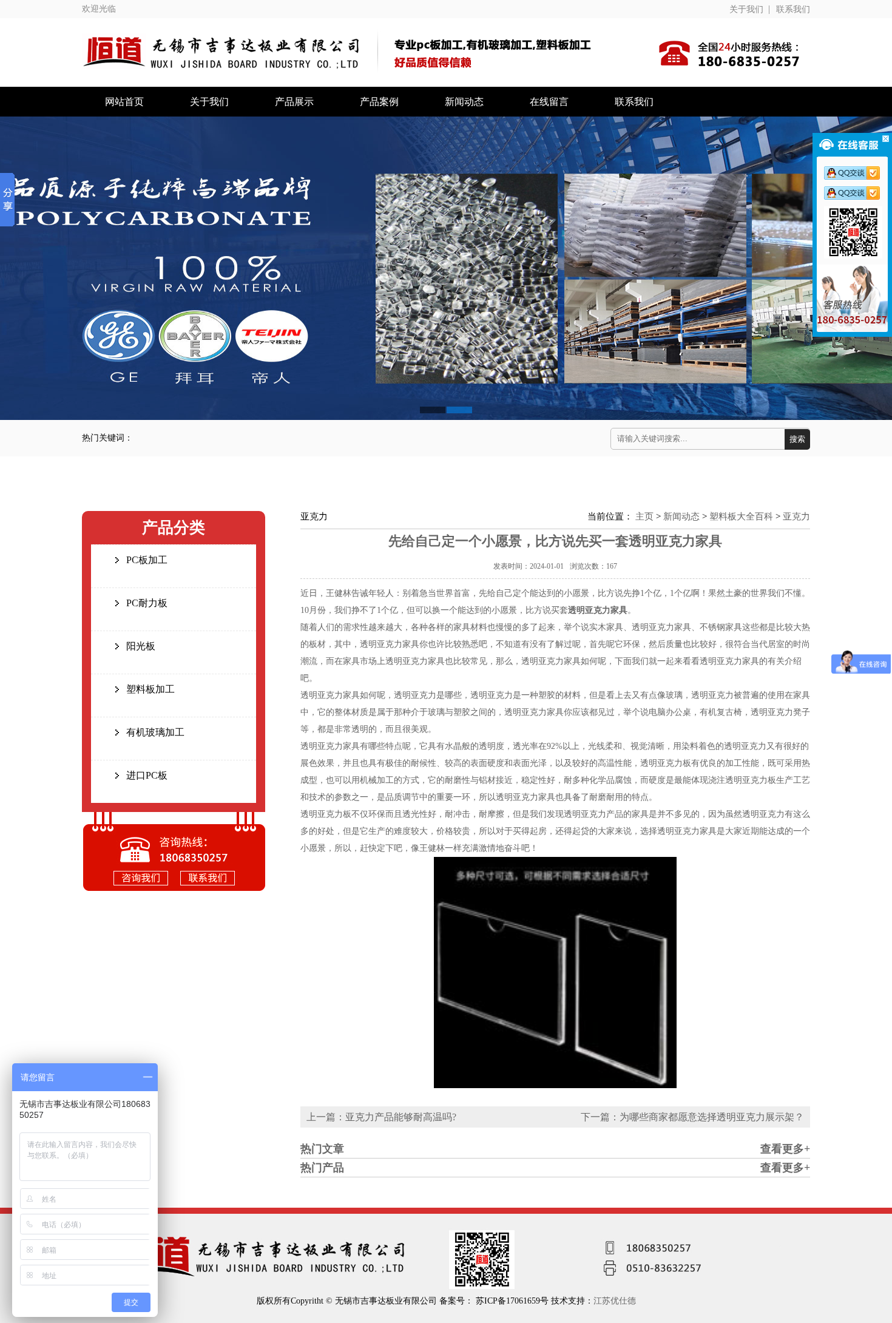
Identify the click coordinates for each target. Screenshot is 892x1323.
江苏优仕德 (614, 1300)
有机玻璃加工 (155, 732)
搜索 (797, 439)
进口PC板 (146, 775)
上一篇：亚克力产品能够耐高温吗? (381, 1117)
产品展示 (294, 101)
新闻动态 (464, 101)
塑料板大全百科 (741, 516)
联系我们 (793, 9)
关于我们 (746, 9)
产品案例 (379, 101)
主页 (644, 516)
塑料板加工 (150, 689)
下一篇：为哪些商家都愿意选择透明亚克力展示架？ (692, 1117)
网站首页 (124, 101)
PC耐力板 (146, 603)
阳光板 (140, 646)
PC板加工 (146, 560)
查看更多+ (785, 1149)
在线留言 (549, 101)
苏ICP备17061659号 (513, 1300)
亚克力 (796, 516)
